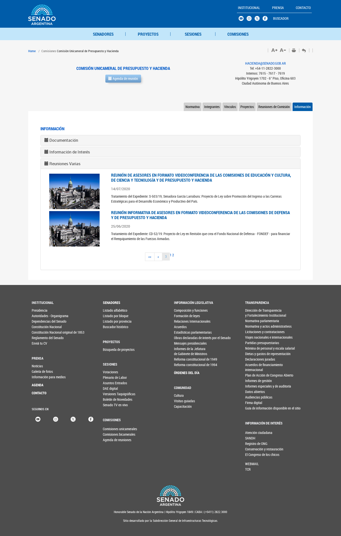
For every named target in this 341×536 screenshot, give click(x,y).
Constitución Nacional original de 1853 (42, 332)
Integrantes (212, 106)
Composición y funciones (184, 310)
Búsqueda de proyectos (113, 349)
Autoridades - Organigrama (42, 315)
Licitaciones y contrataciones (255, 331)
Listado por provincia (113, 321)
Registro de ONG (253, 443)
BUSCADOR (281, 18)
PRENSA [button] (278, 7)
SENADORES (103, 34)
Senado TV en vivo (113, 404)
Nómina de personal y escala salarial (255, 348)
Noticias (37, 366)
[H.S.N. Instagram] (251, 19)
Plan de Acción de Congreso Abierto (255, 375)
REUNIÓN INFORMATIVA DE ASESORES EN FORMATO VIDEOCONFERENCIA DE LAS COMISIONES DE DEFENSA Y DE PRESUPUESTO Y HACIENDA (200, 215)
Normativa (192, 106)
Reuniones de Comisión (274, 106)
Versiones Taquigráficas (113, 394)
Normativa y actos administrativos (255, 326)
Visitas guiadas (184, 401)
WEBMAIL (252, 463)
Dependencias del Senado (42, 321)
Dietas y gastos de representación (255, 353)
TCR (248, 469)
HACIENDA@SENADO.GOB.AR (265, 63)
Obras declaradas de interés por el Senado (184, 337)
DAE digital (110, 388)
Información (302, 106)
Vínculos (230, 106)
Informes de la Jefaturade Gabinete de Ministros (184, 351)
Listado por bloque (113, 315)
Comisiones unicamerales (111, 428)
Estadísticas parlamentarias (184, 332)
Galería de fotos (42, 371)
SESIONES (193, 34)
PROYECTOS (148, 34)
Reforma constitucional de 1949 (184, 359)
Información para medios (42, 377)
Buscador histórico (113, 326)
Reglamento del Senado (42, 337)
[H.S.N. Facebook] (267, 19)
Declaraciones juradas (255, 359)
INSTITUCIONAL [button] (249, 7)
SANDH (250, 438)
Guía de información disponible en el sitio (255, 408)
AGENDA (37, 385)
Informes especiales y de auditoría (255, 386)
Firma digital (253, 402)
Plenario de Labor (113, 377)
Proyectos (247, 106)
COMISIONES (238, 34)
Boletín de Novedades (113, 399)
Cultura (179, 395)
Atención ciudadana (253, 432)
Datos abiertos (255, 391)
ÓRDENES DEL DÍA (184, 372)
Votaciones (110, 372)
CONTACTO (39, 393)
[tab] (170, 140)
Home (32, 51)
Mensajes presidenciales (184, 343)
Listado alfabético (113, 310)
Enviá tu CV (39, 343)
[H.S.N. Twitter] (259, 19)
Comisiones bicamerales (111, 434)
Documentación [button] (63, 140)
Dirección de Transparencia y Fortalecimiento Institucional (255, 313)
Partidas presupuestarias (255, 342)
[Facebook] (90, 418)
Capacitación (183, 406)
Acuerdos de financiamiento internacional (255, 367)
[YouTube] (37, 418)
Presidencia (39, 310)
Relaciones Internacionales (184, 321)
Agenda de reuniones (111, 439)
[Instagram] (55, 418)
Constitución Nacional (42, 326)
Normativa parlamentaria (255, 320)
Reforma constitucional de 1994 (184, 364)
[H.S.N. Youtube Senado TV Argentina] (243, 19)
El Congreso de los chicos (253, 454)
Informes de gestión (255, 380)
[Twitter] (73, 418)
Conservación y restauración (253, 449)
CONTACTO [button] (303, 7)
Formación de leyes (184, 315)
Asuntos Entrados (113, 383)
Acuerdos (180, 326)
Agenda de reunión (125, 78)
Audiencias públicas (255, 397)
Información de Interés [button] (69, 152)
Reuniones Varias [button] (64, 163)
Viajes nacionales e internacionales (255, 337)
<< (149, 256)
